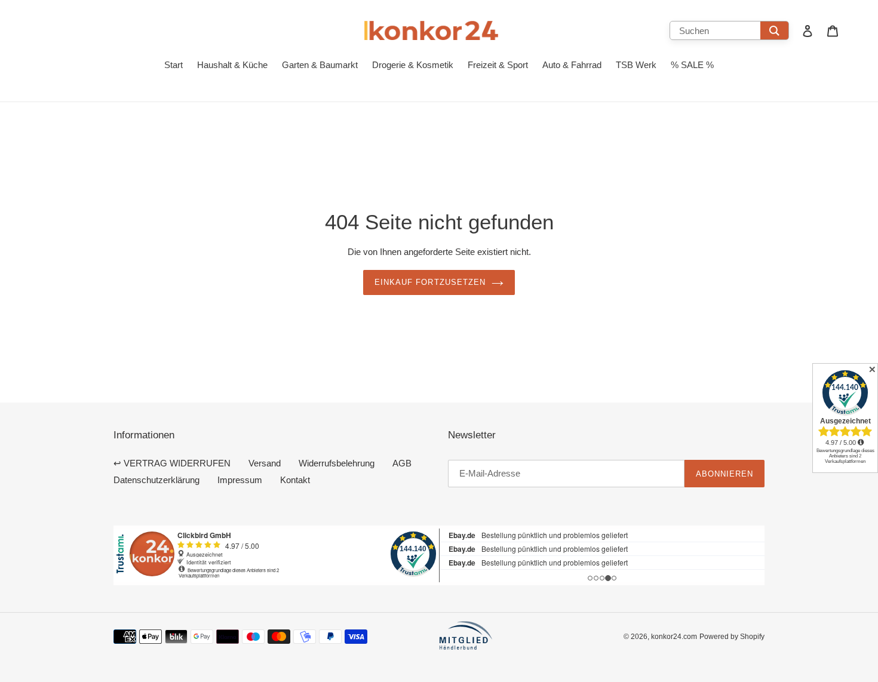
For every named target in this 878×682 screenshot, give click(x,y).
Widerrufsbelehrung (336, 463)
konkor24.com (674, 636)
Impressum (239, 480)
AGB (402, 463)
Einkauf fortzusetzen (430, 282)
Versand (264, 463)
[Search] (774, 30)
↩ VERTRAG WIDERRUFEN (172, 463)
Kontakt (295, 480)
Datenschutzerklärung (156, 480)
